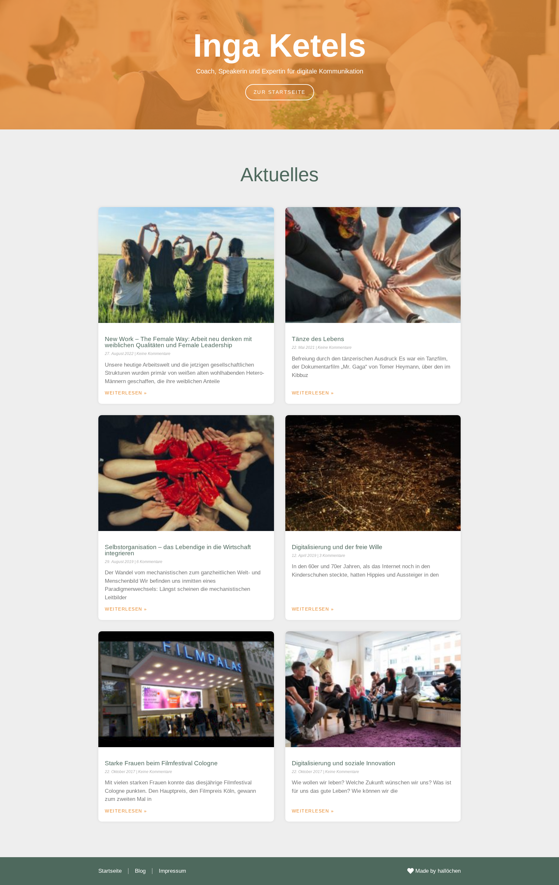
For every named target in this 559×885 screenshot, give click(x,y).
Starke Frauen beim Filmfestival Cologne (161, 763)
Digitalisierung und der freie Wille (337, 547)
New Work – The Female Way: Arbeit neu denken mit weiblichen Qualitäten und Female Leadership (178, 342)
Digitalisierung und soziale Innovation (343, 763)
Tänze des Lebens (318, 339)
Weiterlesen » (126, 392)
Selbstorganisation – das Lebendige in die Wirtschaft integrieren (178, 550)
